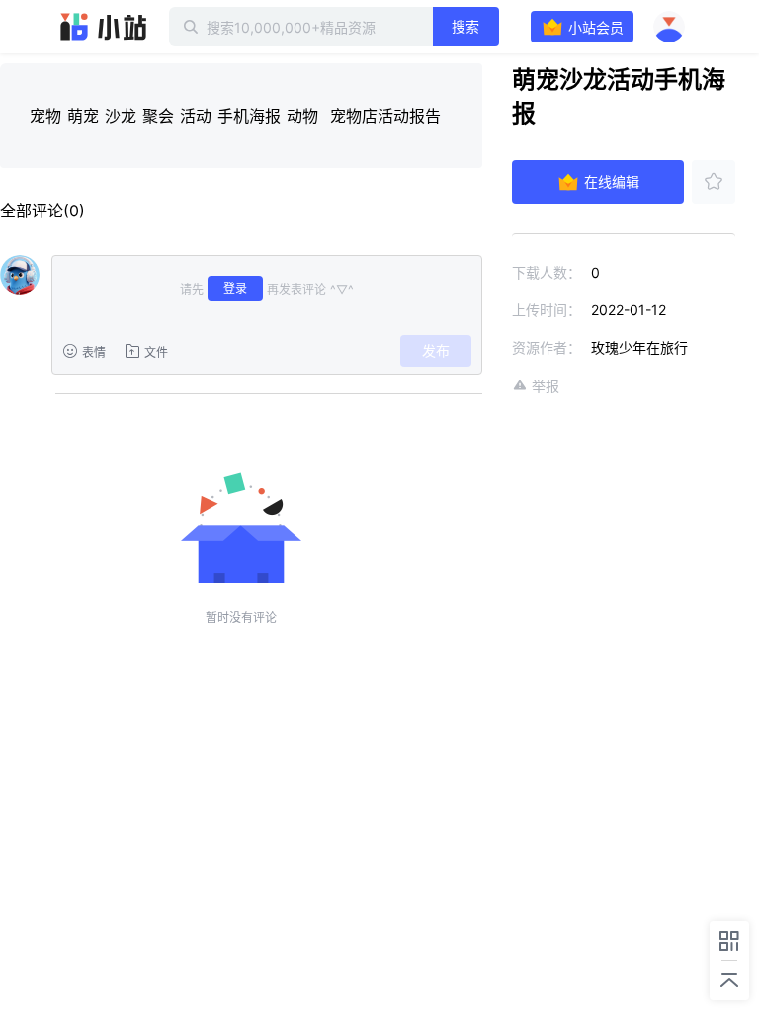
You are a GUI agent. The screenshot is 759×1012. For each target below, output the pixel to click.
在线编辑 (611, 181)
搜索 (465, 26)
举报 (545, 386)
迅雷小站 (103, 27)
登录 (235, 288)
